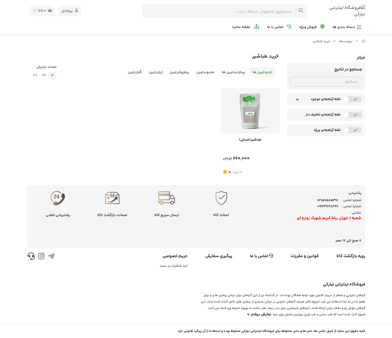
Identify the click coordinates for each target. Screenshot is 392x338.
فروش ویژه (308, 27)
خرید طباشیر (321, 41)
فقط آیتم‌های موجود (326, 99)
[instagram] (41, 257)
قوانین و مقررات (305, 256)
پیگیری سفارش (218, 256)
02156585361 (327, 200)
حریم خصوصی (175, 256)
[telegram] (51, 257)
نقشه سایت (241, 27)
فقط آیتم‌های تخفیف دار (323, 114)
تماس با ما (275, 27)
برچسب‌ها (345, 41)
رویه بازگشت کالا (351, 256)
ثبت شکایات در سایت (173, 266)
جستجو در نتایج (348, 69)
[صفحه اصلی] (363, 41)
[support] (31, 257)
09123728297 (327, 206)
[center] (300, 11)
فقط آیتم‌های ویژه (327, 130)
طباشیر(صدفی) (250, 139)
